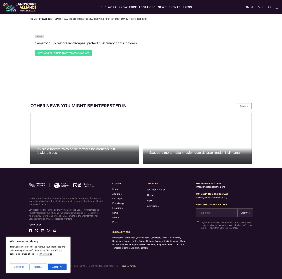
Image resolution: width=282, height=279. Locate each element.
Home (115, 189)
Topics (150, 200)
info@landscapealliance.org (210, 186)
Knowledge (45, 19)
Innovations (153, 206)
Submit (245, 213)
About (249, 7)
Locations (117, 208)
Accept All (57, 266)
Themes (151, 195)
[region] (38, 255)
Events (115, 217)
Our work (117, 198)
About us (117, 193)
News (57, 19)
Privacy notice (45, 254)
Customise (19, 266)
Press (115, 222)
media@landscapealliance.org (211, 197)
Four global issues (156, 189)
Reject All (38, 266)
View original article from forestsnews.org (63, 52)
